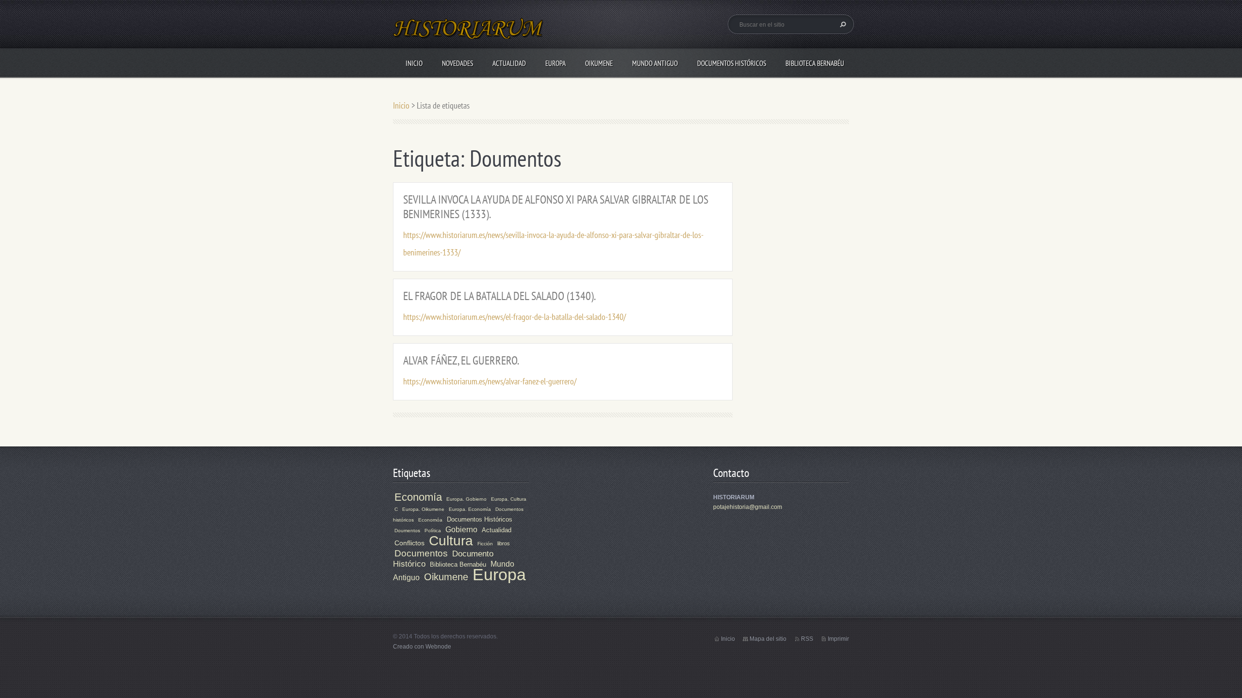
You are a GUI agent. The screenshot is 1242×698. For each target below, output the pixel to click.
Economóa (430, 520)
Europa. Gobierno (466, 499)
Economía (418, 497)
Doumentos (407, 530)
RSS (807, 638)
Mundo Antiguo (655, 63)
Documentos (421, 553)
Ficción (485, 543)
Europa (555, 63)
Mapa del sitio (768, 638)
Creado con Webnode (422, 646)
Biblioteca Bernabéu (814, 63)
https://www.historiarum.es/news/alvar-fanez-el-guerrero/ (489, 381)
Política (433, 530)
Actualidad (509, 63)
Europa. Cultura (508, 499)
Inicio (414, 63)
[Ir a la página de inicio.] (468, 34)
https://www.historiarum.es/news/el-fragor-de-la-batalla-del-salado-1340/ (514, 316)
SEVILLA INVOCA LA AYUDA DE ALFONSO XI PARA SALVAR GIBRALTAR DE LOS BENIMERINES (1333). (555, 207)
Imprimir (838, 638)
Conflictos (409, 543)
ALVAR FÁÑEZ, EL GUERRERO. (461, 360)
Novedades (457, 63)
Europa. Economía (470, 509)
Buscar (841, 24)
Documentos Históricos (731, 63)
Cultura (451, 540)
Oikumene (599, 63)
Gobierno (461, 529)
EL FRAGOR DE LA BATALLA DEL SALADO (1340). (499, 295)
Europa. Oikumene (423, 509)
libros (503, 543)
